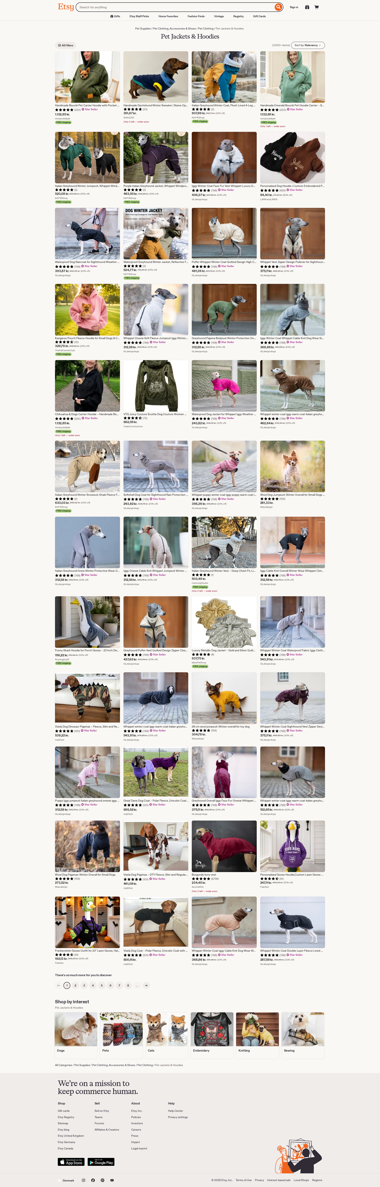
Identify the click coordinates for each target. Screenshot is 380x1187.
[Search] (278, 7)
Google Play (101, 1162)
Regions (317, 1180)
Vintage (219, 16)
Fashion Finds (196, 16)
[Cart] (316, 7)
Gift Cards (259, 16)
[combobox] (175, 7)
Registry (238, 16)
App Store (71, 1162)
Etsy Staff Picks (139, 16)
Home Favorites (168, 16)
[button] (66, 1180)
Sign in (294, 7)
